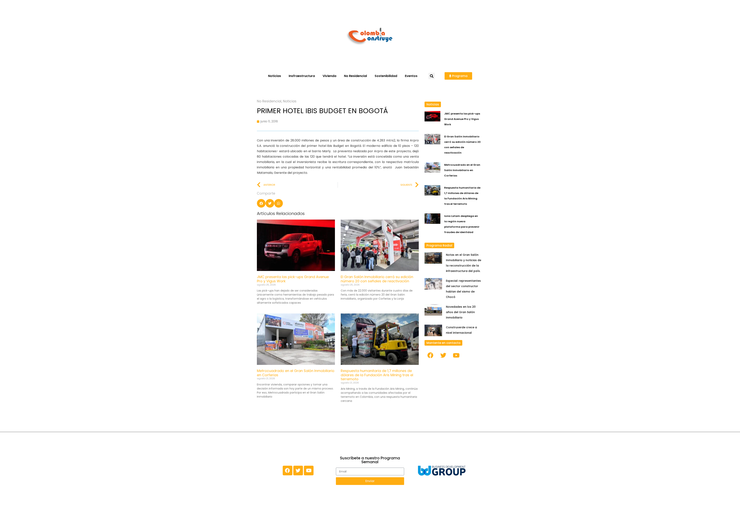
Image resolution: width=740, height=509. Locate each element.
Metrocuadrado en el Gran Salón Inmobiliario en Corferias (295, 372)
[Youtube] (456, 355)
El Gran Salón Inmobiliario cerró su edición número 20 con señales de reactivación (377, 278)
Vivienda (329, 76)
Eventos (411, 76)
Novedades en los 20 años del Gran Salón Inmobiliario (461, 312)
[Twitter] (443, 355)
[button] (431, 76)
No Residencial (355, 76)
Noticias (274, 76)
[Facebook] (430, 355)
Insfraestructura (302, 76)
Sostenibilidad (386, 76)
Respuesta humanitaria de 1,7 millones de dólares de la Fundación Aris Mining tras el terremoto (377, 374)
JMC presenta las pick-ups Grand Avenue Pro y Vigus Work (293, 278)
